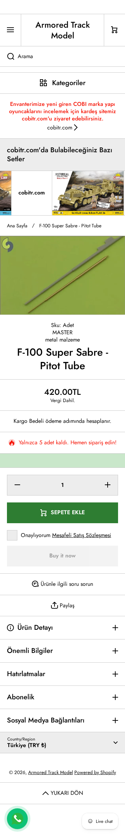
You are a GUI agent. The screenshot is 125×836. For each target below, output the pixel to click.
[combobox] (62, 56)
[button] (114, 30)
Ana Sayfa (17, 225)
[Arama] (7, 56)
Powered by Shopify (95, 772)
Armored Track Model (50, 772)
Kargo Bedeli (29, 421)
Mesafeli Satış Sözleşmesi (81, 535)
